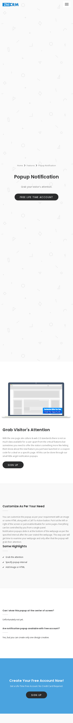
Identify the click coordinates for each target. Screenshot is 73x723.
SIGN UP (36, 695)
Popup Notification (47, 165)
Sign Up (13, 465)
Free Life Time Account (36, 197)
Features (31, 165)
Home (20, 165)
